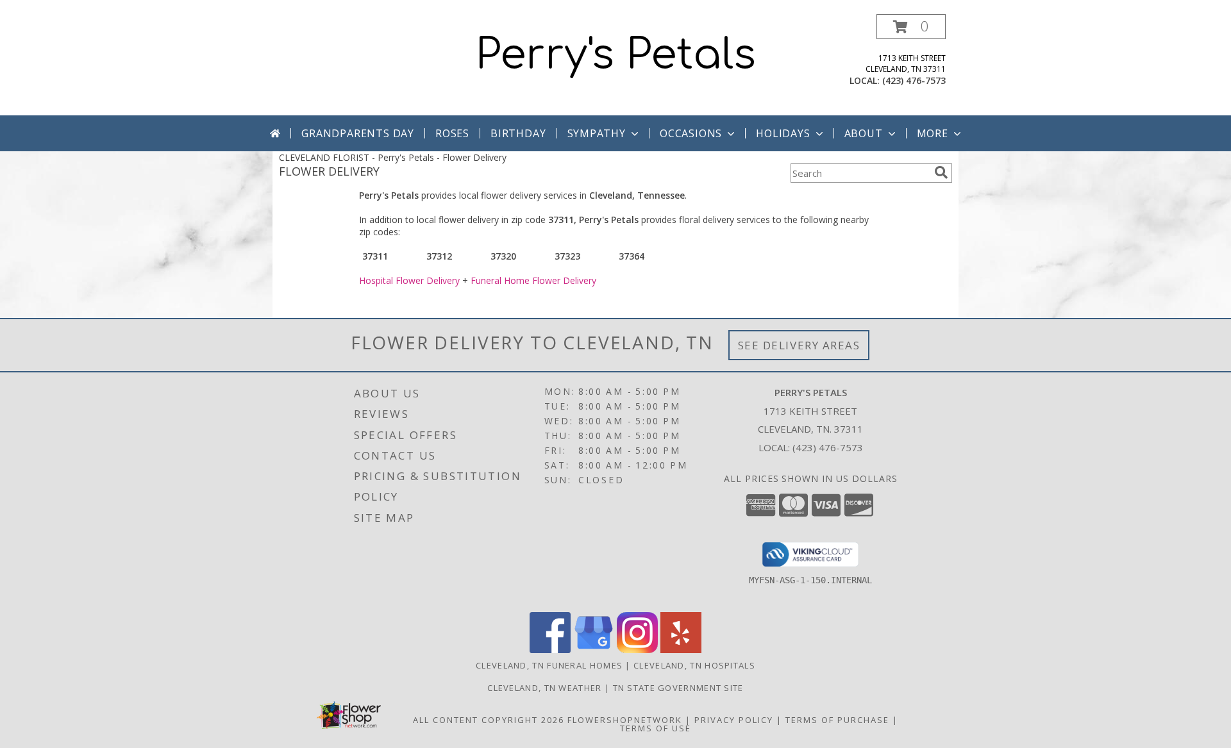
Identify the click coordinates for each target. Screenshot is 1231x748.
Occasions (691, 133)
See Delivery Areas (799, 345)
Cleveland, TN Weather (544, 688)
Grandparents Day (357, 133)
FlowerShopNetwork (624, 720)
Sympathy (596, 133)
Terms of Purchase (837, 720)
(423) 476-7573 (914, 80)
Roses (452, 133)
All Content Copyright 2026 (488, 720)
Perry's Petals (616, 55)
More (932, 133)
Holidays (783, 133)
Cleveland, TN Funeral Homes (549, 665)
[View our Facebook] (550, 650)
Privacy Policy (733, 720)
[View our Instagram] (637, 650)
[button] (911, 26)
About (863, 133)
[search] (941, 172)
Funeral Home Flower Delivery (533, 280)
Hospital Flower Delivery (409, 280)
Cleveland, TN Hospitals (694, 665)
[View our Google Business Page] (593, 650)
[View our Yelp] (680, 650)
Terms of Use (655, 728)
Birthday (518, 133)
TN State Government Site (678, 688)
